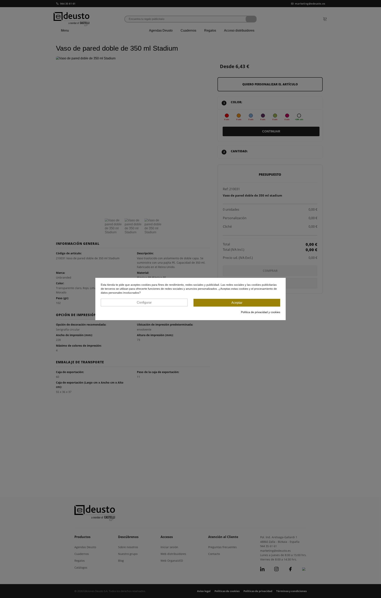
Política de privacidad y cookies (260, 312)
